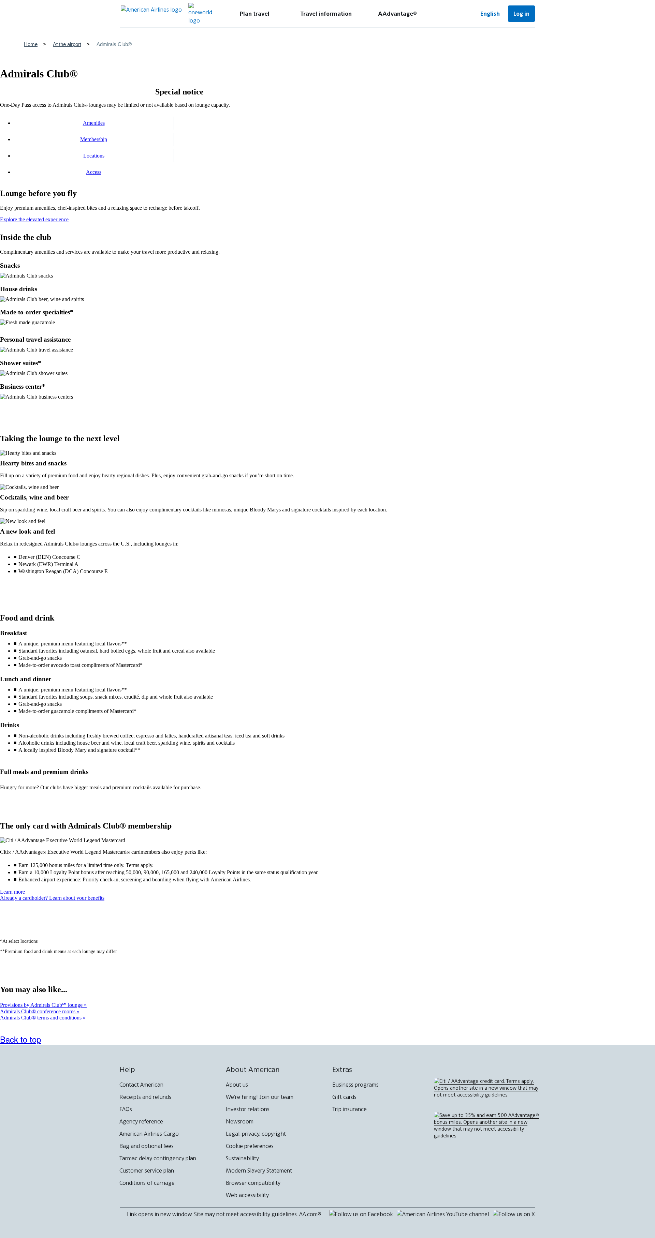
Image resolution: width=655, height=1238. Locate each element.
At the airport (67, 44)
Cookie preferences (250, 1146)
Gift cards (344, 1096)
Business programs (355, 1084)
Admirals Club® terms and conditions (41, 1017)
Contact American (141, 1084)
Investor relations (248, 1109)
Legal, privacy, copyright (256, 1133)
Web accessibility (247, 1195)
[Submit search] (450, 13)
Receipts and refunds (145, 1096)
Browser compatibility (253, 1182)
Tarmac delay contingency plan (157, 1158)
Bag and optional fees (146, 1146)
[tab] (254, 13)
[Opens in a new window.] (200, 14)
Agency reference (141, 1121)
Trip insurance (349, 1109)
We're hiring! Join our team (259, 1096)
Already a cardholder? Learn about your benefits (52, 898)
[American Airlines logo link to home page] (151, 13)
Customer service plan (146, 1170)
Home (31, 44)
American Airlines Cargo (149, 1133)
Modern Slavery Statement (259, 1170)
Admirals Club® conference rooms (38, 1011)
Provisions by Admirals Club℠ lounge (42, 1005)
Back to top (20, 1039)
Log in (521, 13)
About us (237, 1084)
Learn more (12, 892)
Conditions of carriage (147, 1182)
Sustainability (242, 1158)
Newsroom (239, 1121)
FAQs (125, 1109)
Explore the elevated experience (34, 219)
